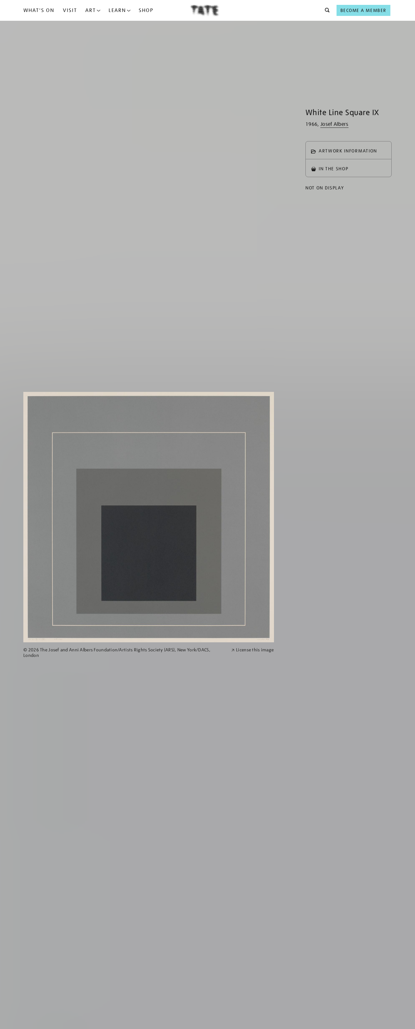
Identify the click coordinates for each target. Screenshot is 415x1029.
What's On (38, 10)
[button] (325, 10)
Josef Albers (334, 124)
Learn (117, 10)
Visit (70, 10)
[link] (124, 652)
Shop (146, 10)
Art (90, 10)
